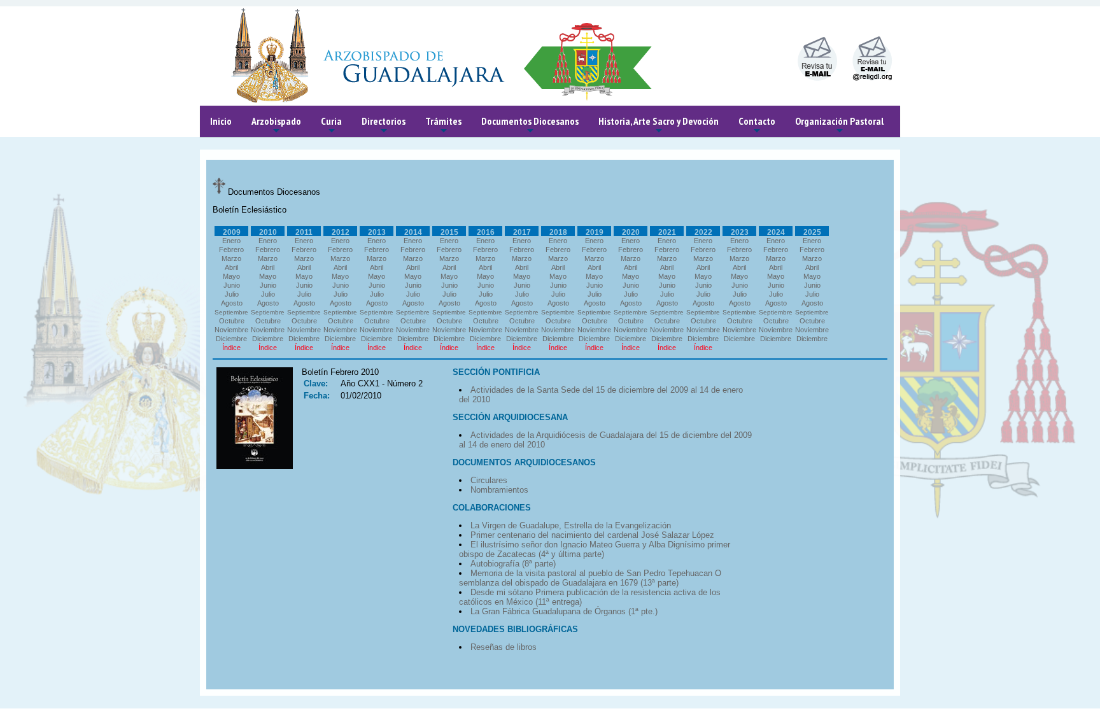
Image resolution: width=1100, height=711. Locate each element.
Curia (331, 126)
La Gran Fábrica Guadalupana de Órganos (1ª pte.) (564, 611)
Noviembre (231, 330)
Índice (231, 347)
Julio (232, 294)
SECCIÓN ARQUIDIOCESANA (510, 417)
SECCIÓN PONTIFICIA (496, 372)
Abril (231, 267)
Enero (231, 240)
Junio (231, 285)
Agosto (232, 303)
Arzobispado (276, 126)
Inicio (221, 121)
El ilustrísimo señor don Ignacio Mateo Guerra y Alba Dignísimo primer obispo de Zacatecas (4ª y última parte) (594, 549)
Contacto (756, 126)
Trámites (443, 126)
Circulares (488, 480)
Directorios (383, 126)
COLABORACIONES (492, 507)
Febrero (231, 249)
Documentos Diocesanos (530, 126)
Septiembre (231, 312)
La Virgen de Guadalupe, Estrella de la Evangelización (570, 525)
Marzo (231, 258)
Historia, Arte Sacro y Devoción (658, 126)
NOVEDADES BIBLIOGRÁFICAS (515, 629)
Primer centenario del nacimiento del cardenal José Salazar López (592, 535)
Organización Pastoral (839, 126)
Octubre (231, 321)
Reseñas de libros (503, 647)
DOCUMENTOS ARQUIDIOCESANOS (524, 462)
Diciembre (231, 338)
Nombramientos (499, 490)
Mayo (231, 276)
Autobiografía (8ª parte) (513, 563)
